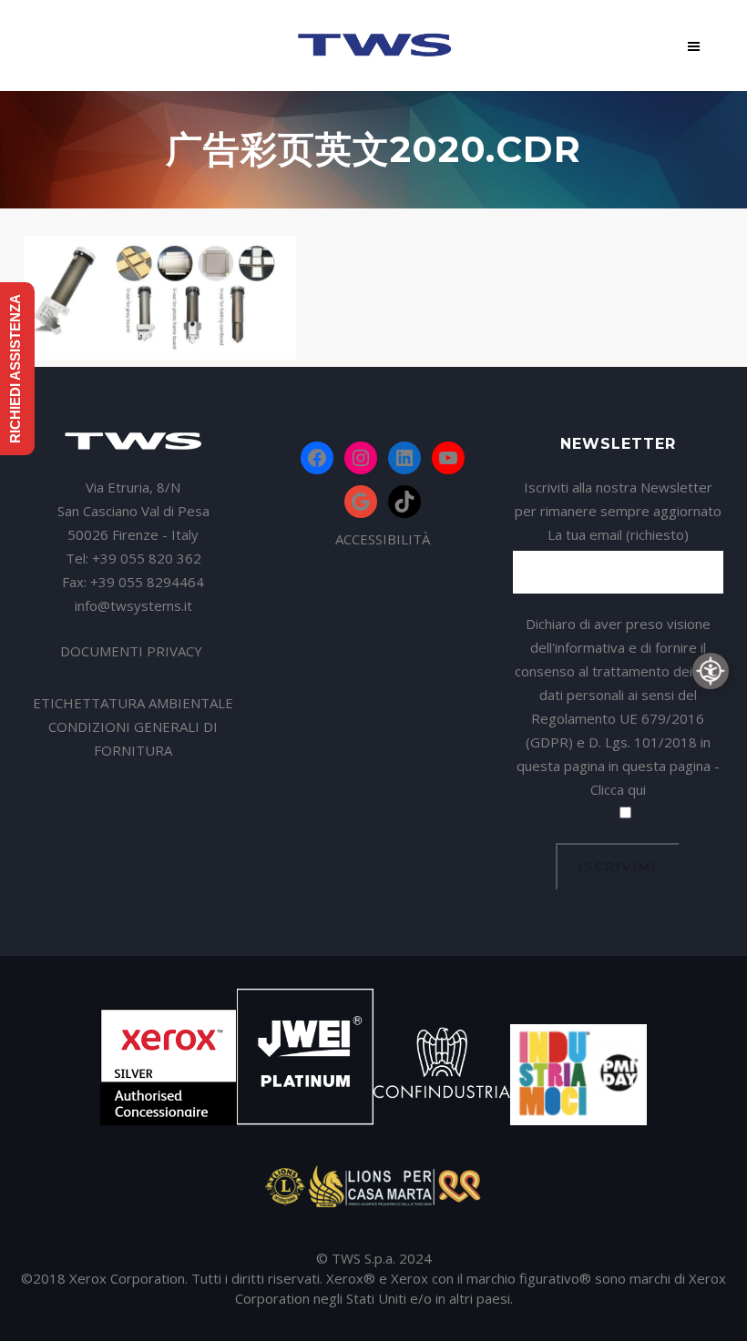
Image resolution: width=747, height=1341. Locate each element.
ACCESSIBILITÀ (382, 539)
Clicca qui (618, 789)
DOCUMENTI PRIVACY (133, 651)
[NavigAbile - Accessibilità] (710, 671)
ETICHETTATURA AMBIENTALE (133, 703)
